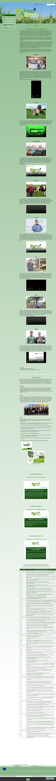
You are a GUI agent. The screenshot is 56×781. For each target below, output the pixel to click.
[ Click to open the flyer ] (36, 466)
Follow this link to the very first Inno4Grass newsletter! (36, 542)
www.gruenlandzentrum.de (36, 372)
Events (4, 17)
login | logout (53, 5)
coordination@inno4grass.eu (38, 769)
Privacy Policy (42, 779)
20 (46, 4)
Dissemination (5, 27)
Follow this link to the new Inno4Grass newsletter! (36, 480)
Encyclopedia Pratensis (44, 443)
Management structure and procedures (8, 25)
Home (4, 15)
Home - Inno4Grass (20, 13)
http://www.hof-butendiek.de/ (33, 79)
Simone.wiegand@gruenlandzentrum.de (26, 371)
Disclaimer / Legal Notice (35, 779)
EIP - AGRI (36, 430)
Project (4, 22)
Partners (4, 19)
